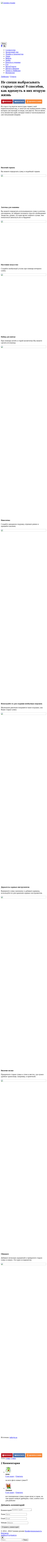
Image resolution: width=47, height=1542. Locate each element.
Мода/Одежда (10, 66)
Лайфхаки (5, 77)
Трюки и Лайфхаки (13, 71)
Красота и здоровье (13, 62)
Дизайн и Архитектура (14, 54)
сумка (8, 1458)
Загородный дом (11, 52)
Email (3, 1518)
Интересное (10, 73)
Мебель (8, 58)
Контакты (5, 1533)
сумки (13, 1458)
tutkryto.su (13, 1437)
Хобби (7, 60)
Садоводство (10, 50)
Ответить (19, 1476)
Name (3, 1514)
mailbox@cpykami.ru (9, 1535)
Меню (4, 43)
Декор (7, 56)
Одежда (13, 77)
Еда (6, 64)
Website (4, 1523)
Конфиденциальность (33, 1531)
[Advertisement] (23, 23)
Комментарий (6, 1510)
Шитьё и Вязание (12, 69)
